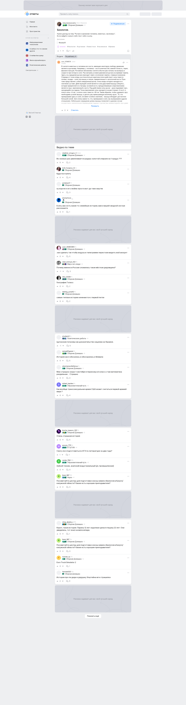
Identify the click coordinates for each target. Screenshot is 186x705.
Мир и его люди (73, 264)
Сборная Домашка (75, 25)
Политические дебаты (76, 338)
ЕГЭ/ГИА (71, 448)
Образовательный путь (76, 386)
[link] (93, 158)
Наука (69, 477)
